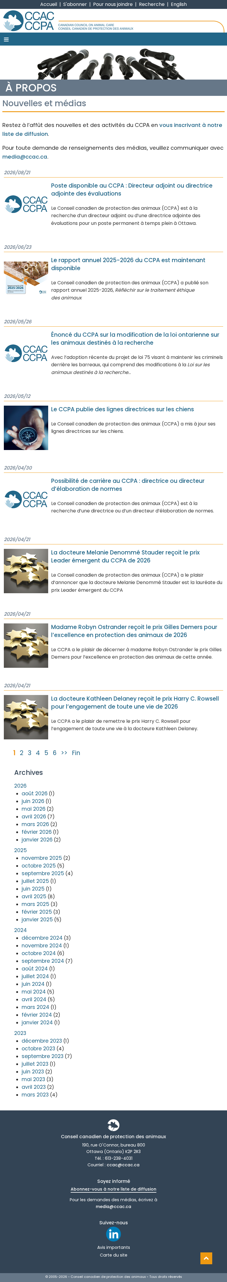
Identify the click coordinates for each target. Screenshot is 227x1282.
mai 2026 (34, 808)
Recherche (152, 4)
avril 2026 (34, 816)
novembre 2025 (42, 858)
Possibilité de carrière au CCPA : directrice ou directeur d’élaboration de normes (128, 485)
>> (64, 753)
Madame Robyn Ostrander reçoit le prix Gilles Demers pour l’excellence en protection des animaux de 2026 (134, 631)
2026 (20, 785)
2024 (20, 930)
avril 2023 (34, 1087)
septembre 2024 (43, 961)
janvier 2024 (37, 1022)
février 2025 (37, 911)
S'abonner (75, 4)
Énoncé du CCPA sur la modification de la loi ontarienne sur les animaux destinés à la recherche (135, 339)
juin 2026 (33, 801)
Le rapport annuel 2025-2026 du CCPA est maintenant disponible (128, 264)
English (179, 4)
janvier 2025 (37, 919)
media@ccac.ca (24, 156)
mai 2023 (33, 1079)
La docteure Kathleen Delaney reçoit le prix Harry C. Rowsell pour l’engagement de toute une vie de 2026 (135, 703)
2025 (20, 850)
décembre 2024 (42, 937)
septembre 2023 (43, 1056)
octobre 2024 (39, 953)
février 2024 (37, 1014)
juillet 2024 (35, 976)
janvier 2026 (37, 839)
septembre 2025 (43, 873)
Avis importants (113, 1247)
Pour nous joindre (113, 4)
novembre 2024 (42, 945)
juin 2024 (33, 984)
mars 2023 (35, 1094)
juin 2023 (33, 1071)
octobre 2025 (39, 865)
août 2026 (35, 793)
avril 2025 (34, 896)
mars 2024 (35, 1007)
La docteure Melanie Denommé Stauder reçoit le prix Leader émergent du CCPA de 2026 (125, 557)
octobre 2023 (38, 1048)
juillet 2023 (35, 1063)
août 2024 (35, 968)
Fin (76, 753)
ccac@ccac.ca (123, 1165)
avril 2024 (34, 999)
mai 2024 (34, 991)
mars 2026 (35, 824)
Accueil (48, 4)
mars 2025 (35, 904)
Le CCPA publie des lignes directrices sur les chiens (122, 409)
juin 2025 (33, 888)
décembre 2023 (42, 1040)
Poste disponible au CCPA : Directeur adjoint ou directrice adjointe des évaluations (132, 190)
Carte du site (113, 1255)
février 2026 (37, 832)
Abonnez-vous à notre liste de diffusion (113, 1189)
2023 (20, 1033)
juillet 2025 (35, 881)
